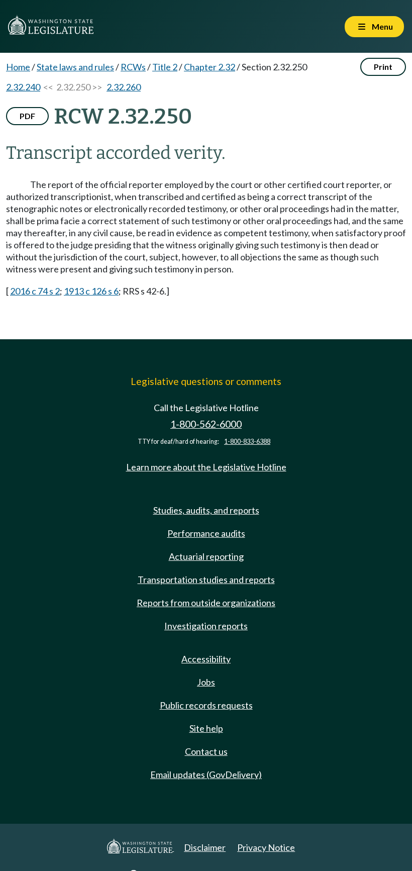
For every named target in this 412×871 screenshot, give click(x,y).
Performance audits (206, 533)
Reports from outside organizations (206, 602)
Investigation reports (206, 625)
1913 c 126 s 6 (91, 291)
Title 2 (164, 66)
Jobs (206, 682)
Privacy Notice (266, 847)
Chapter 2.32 (209, 66)
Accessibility (206, 658)
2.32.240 (23, 86)
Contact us (206, 751)
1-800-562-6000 (206, 424)
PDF (27, 116)
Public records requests (206, 705)
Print (383, 66)
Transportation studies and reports (206, 579)
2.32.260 (124, 86)
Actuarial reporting (206, 556)
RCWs (133, 66)
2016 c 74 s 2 (35, 291)
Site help (206, 728)
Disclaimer (205, 847)
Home (18, 66)
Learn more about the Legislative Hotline (206, 466)
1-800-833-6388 (247, 441)
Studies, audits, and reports (206, 510)
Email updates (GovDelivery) (206, 774)
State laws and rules (75, 66)
